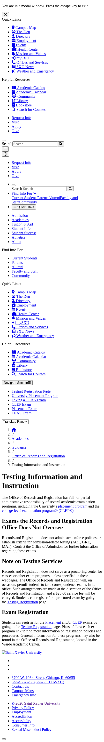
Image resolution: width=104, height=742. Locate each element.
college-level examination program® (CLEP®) (38, 510)
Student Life (21, 228)
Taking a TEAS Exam (29, 400)
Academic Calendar (30, 92)
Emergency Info (24, 695)
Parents (42, 198)
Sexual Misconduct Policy (32, 729)
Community (26, 96)
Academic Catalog (30, 88)
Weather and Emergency (34, 71)
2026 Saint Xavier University (36, 703)
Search (7, 144)
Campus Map (25, 27)
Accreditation (22, 716)
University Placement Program (35, 396)
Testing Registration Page (31, 391)
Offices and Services (31, 62)
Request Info (21, 118)
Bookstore (23, 105)
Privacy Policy (23, 708)
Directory (22, 36)
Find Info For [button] (22, 193)
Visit (15, 122)
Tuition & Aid (22, 224)
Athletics (18, 237)
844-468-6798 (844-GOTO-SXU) (38, 682)
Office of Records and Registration (38, 456)
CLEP (77, 622)
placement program (72, 506)
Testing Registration (22, 602)
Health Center (27, 49)
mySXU (22, 58)
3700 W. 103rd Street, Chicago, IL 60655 (43, 678)
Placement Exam (24, 409)
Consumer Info (23, 725)
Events (20, 45)
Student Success (24, 233)
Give (15, 131)
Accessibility (21, 721)
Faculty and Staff (25, 271)
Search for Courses (30, 109)
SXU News (24, 67)
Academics (20, 220)
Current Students (24, 198)
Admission (20, 215)
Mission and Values (30, 54)
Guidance (19, 447)
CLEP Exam (21, 404)
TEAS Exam (21, 413)
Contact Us (20, 686)
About (16, 242)
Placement (53, 622)
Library (21, 101)
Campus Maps (23, 691)
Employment (25, 41)
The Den (22, 32)
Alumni (54, 198)
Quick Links (25, 207)
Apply (16, 126)
